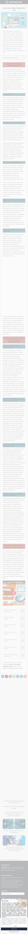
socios (11, 902)
